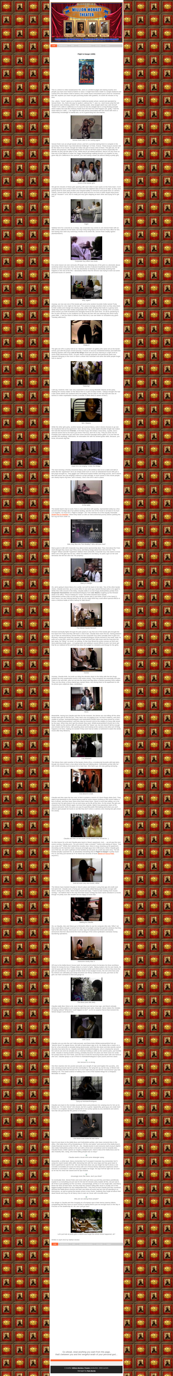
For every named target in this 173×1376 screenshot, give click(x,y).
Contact (107, 45)
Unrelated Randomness (84, 45)
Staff (72, 45)
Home (53, 45)
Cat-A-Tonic (98, 45)
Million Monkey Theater (81, 1368)
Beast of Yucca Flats (106, 854)
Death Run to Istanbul (60, 514)
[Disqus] (86, 1273)
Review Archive (63, 45)
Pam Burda (91, 1371)
